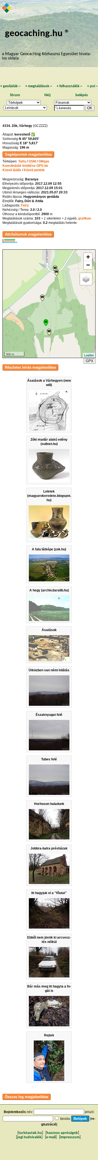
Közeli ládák (11, 170)
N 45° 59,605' (29, 139)
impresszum (69, 1137)
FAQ (47, 95)
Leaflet (89, 355)
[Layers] (86, 279)
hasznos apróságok (62, 1133)
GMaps (43, 161)
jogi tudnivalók (29, 1137)
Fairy (25, 205)
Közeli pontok (34, 170)
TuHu (22, 161)
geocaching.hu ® (37, 34)
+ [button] (88, 256)
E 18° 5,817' (29, 143)
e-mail (51, 1137)
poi (92, 86)
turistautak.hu (30, 1133)
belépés (81, 95)
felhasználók (69, 86)
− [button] (88, 265)
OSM (32, 161)
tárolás (65, 1119)
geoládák (10, 86)
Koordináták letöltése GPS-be (25, 166)
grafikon (84, 218)
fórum (15, 95)
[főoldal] (7, 8)
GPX (89, 361)
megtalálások (38, 86)
